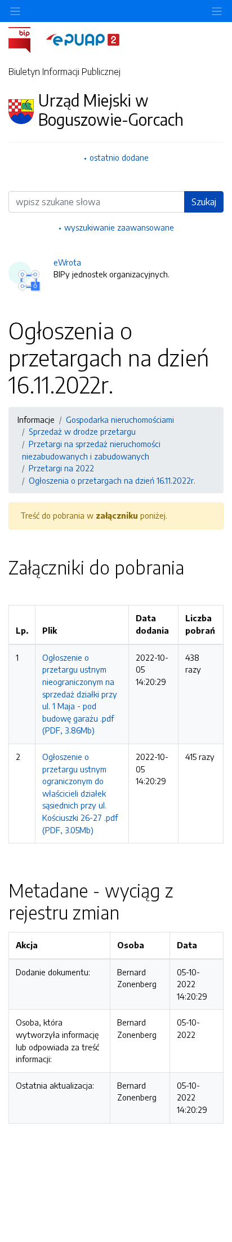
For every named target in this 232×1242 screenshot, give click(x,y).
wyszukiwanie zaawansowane (119, 227)
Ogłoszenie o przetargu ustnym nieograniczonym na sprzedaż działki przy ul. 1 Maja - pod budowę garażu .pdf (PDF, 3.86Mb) (79, 694)
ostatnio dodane (119, 157)
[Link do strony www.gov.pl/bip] (26, 39)
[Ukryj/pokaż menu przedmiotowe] (15, 11)
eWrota (67, 262)
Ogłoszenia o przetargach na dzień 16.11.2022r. (112, 480)
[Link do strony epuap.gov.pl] (82, 39)
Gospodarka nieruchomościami (120, 419)
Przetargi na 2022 (61, 468)
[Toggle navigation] (217, 11)
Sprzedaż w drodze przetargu (82, 431)
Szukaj (203, 201)
